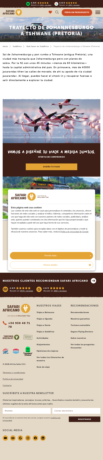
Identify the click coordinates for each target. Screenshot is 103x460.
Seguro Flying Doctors (82, 332)
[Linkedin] (43, 438)
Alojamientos (43, 344)
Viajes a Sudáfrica (45, 332)
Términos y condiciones (14, 373)
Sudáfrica (17, 46)
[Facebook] (35, 438)
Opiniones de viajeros (47, 351)
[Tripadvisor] (13, 438)
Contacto (7, 385)
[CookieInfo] (30, 196)
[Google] (20, 438)
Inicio (5, 46)
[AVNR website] (16, 351)
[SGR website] (5, 351)
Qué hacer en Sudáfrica (37, 46)
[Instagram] (28, 438)
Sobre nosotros (78, 338)
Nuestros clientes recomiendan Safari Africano (45, 280)
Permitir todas (50, 255)
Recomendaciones (80, 312)
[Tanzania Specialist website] (11, 337)
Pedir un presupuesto (77, 12)
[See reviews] (51, 289)
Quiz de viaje (43, 367)
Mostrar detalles (50, 265)
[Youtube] (5, 438)
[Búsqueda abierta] (57, 12)
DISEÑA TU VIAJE (51, 167)
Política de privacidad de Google (74, 232)
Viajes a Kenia (43, 325)
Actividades (42, 338)
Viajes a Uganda (44, 319)
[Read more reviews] (53, 4)
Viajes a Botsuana (45, 312)
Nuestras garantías (80, 319)
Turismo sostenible (80, 325)
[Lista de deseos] (50, 12)
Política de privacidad (13, 379)
